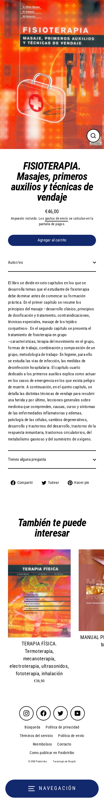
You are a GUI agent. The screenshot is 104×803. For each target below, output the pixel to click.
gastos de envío (56, 218)
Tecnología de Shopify (64, 761)
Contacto (64, 744)
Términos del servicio (36, 736)
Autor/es (15, 262)
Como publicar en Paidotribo (52, 753)
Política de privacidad (62, 727)
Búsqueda (32, 727)
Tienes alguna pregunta (27, 459)
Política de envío (71, 736)
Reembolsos (42, 744)
